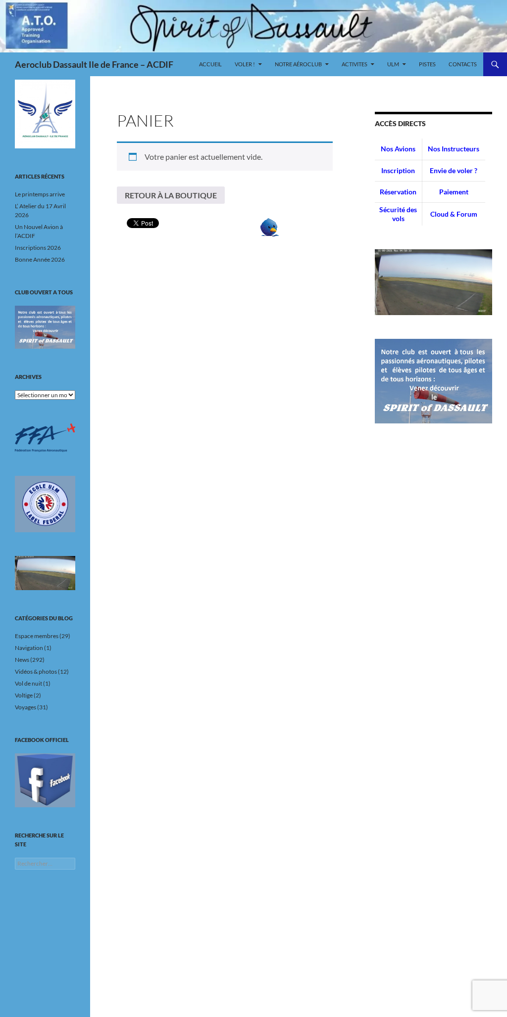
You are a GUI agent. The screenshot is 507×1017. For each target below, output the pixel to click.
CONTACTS (463, 64)
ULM (393, 64)
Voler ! (245, 64)
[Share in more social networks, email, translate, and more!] (269, 226)
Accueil (210, 64)
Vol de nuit (28, 683)
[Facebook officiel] (45, 780)
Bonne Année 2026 (40, 259)
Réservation (398, 191)
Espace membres (36, 636)
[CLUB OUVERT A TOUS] (45, 327)
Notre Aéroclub (298, 64)
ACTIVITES (354, 64)
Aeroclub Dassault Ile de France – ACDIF (94, 64)
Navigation (29, 647)
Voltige (24, 695)
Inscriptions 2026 (38, 247)
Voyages (25, 707)
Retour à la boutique (171, 195)
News (22, 659)
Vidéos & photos (36, 671)
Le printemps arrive (40, 194)
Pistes (427, 64)
